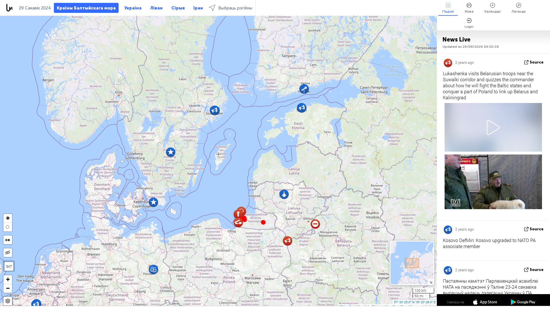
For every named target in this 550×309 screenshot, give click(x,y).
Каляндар (492, 11)
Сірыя (178, 8)
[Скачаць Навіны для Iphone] (485, 303)
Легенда (519, 11)
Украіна (133, 8)
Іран (198, 8)
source (536, 62)
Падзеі (448, 11)
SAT (9, 266)
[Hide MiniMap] (430, 281)
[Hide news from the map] (7, 252)
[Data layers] (7, 301)
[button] (244, 219)
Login (469, 27)
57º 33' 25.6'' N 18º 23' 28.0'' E (415, 302)
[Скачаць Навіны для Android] (523, 303)
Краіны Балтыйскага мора (86, 8)
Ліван (156, 8)
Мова (469, 11)
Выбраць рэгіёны (235, 8)
